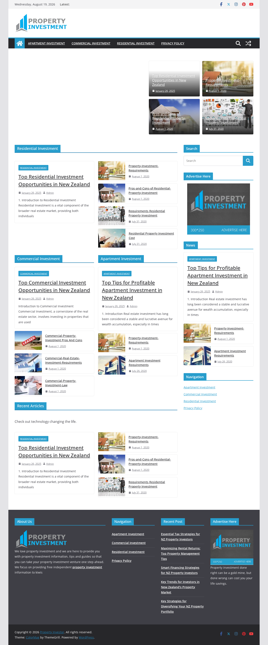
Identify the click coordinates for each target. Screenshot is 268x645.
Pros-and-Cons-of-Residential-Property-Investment (169, 118)
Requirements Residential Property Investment (226, 120)
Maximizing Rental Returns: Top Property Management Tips (180, 553)
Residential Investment (136, 43)
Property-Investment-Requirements (223, 82)
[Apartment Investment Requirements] (111, 366)
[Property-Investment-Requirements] (111, 171)
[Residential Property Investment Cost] (111, 239)
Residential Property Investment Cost (151, 235)
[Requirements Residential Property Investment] (111, 216)
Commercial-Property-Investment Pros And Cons (63, 338)
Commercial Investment (91, 43)
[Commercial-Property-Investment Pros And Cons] (28, 341)
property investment (87, 567)
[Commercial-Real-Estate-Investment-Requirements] (28, 363)
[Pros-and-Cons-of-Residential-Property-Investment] (111, 194)
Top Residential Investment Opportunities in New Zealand (173, 80)
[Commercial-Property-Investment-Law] (28, 386)
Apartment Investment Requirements (144, 362)
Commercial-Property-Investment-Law (60, 383)
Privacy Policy (172, 43)
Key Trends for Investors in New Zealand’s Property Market (180, 587)
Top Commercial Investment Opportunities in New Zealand (54, 286)
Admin (50, 193)
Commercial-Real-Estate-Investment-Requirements (63, 360)
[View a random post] (248, 43)
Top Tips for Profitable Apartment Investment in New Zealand (132, 290)
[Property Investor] (20, 43)
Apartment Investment (46, 43)
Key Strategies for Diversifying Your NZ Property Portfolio (182, 606)
